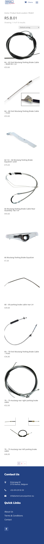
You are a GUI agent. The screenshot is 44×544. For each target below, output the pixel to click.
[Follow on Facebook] (6, 529)
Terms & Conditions (14, 515)
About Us (9, 511)
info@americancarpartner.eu (22, 496)
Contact (8, 519)
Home (6, 13)
